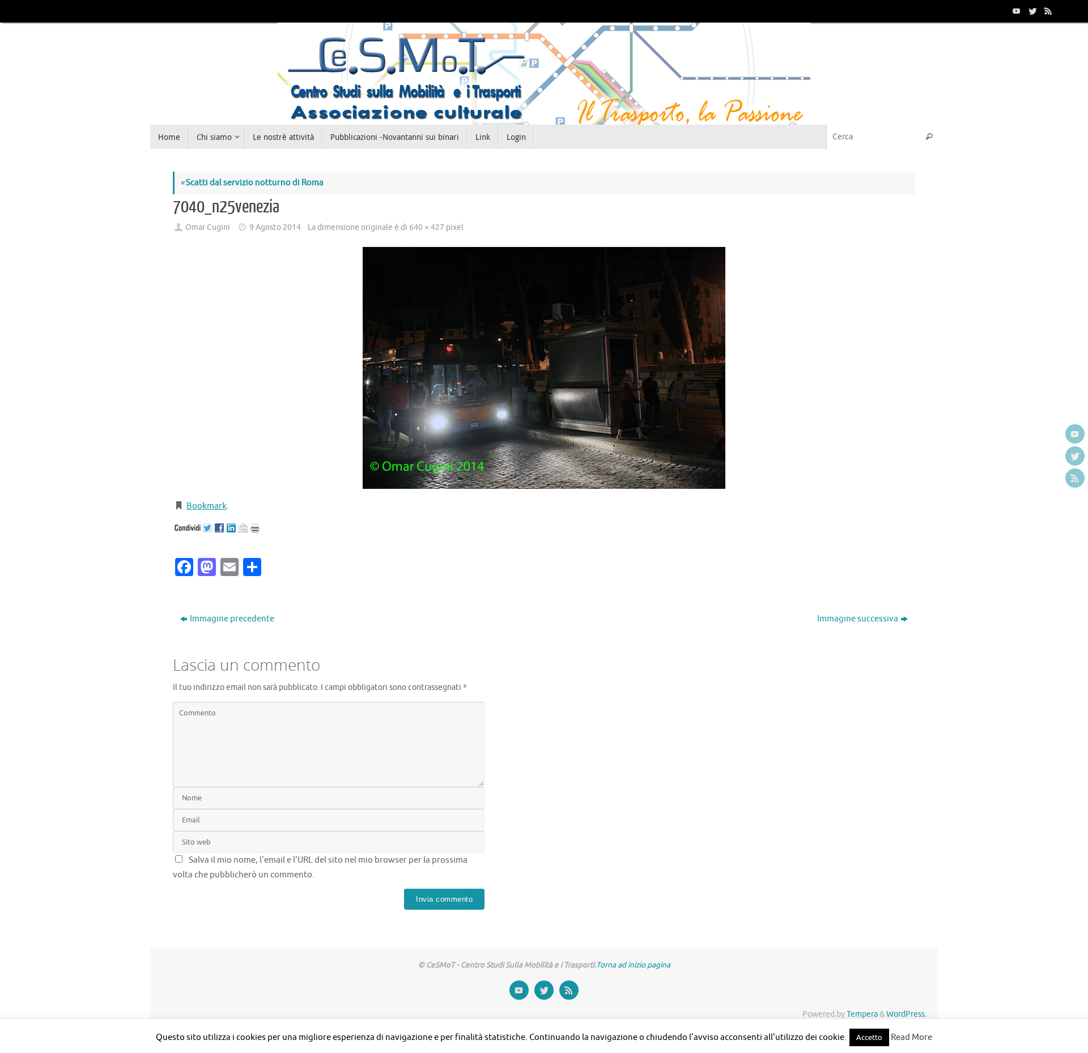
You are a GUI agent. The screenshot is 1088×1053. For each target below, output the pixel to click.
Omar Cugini (207, 227)
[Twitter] (1031, 11)
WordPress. (906, 1014)
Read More (911, 1037)
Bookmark (206, 506)
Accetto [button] (869, 1037)
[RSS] (1047, 11)
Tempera (862, 1014)
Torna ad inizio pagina (633, 965)
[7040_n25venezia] (544, 368)
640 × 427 (426, 227)
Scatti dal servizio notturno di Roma (252, 182)
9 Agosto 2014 (275, 227)
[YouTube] (1015, 11)
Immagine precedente (232, 618)
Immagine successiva (857, 618)
